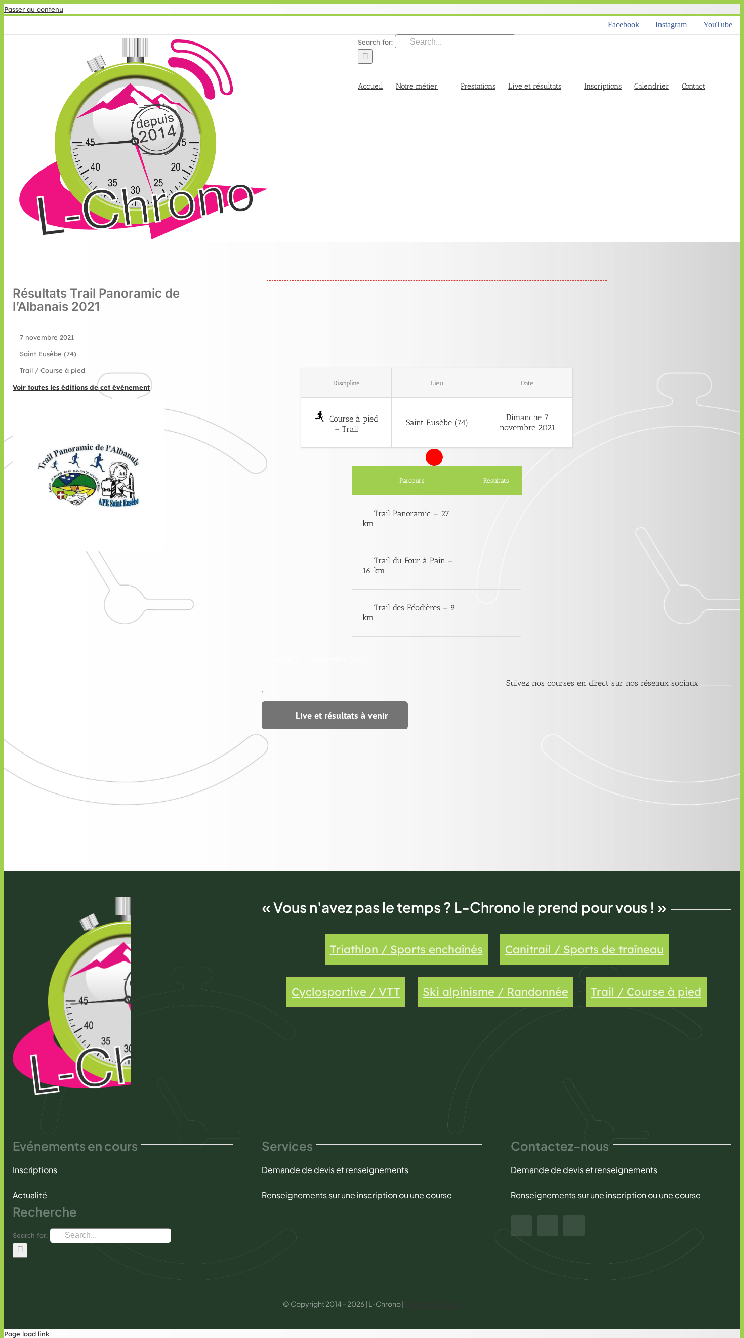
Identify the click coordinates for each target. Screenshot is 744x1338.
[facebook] (521, 1225)
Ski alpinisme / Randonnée (495, 992)
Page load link (26, 1334)
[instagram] (547, 1225)
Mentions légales (433, 1303)
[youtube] (574, 1225)
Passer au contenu (33, 9)
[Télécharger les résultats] (496, 519)
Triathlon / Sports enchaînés (406, 949)
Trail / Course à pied (646, 992)
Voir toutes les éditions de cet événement (81, 387)
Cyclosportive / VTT (346, 992)
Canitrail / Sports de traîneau (584, 949)
